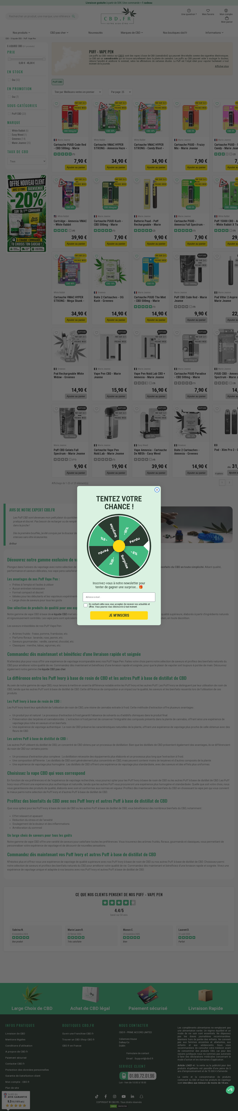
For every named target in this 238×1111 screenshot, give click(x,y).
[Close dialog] (157, 489)
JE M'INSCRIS (119, 615)
